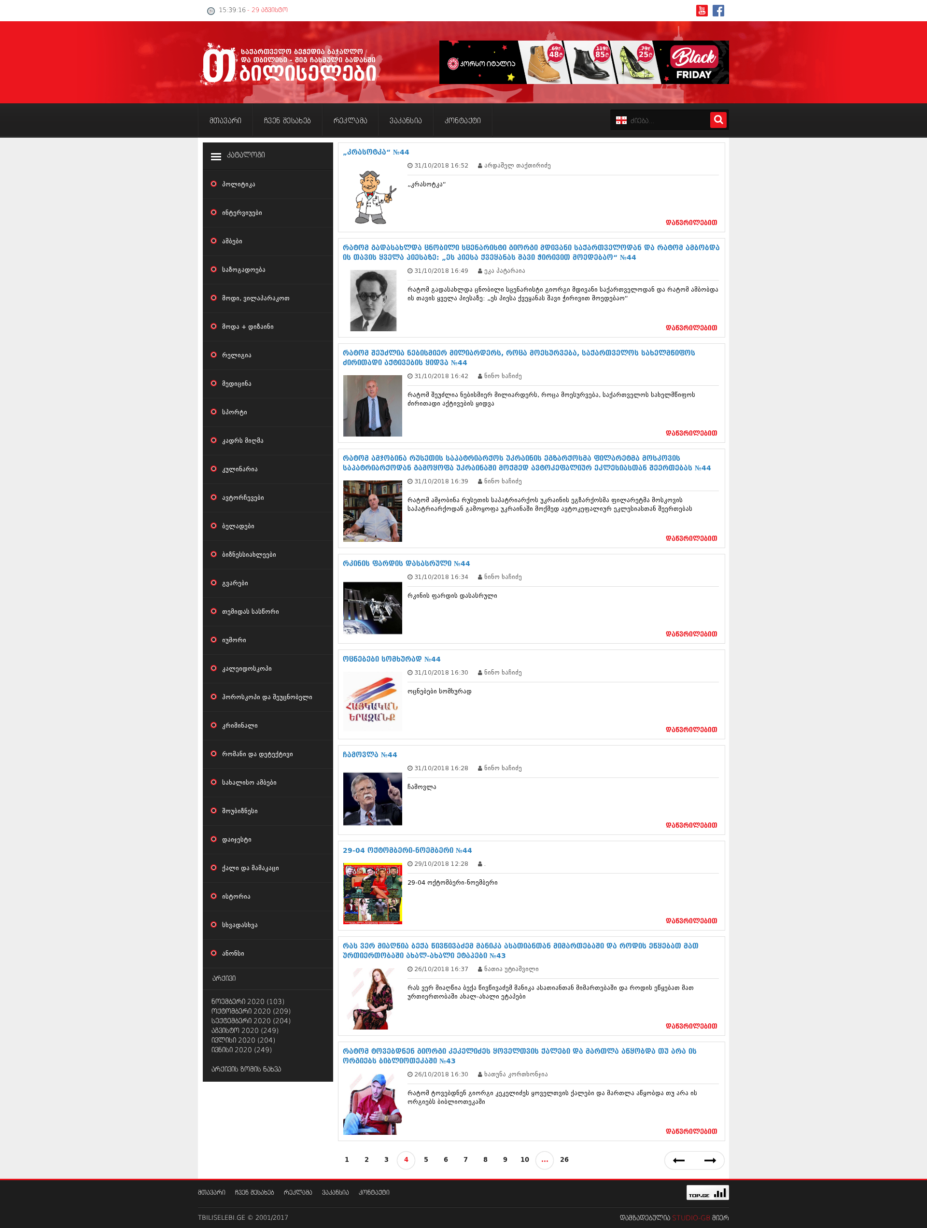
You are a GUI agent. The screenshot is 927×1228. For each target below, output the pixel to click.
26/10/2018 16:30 (441, 1074)
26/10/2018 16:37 (441, 969)
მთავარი (211, 1193)
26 (564, 1160)
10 (524, 1160)
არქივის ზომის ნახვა (246, 1069)
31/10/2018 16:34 (441, 576)
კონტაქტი (374, 1193)
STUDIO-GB (691, 1218)
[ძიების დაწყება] (718, 120)
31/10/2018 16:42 (441, 376)
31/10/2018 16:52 (441, 165)
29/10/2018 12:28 (441, 863)
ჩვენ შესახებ (254, 1193)
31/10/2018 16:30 (441, 672)
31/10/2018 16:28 (441, 768)
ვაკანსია (335, 1193)
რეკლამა (298, 1193)
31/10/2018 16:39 (441, 481)
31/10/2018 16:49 (441, 270)
